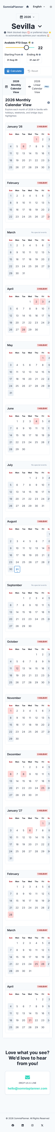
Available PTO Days (17, 42)
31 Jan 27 (34, 60)
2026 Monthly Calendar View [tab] (16, 87)
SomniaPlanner (13, 6)
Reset (34, 70)
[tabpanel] (27, 566)
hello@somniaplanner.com (27, 1088)
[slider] (26, 47)
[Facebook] (13, 1125)
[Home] (27, 7)
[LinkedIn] (23, 1125)
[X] (42, 1125)
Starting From (12, 54)
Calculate (16, 70)
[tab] (39, 86)
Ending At (32, 54)
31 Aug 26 (12, 60)
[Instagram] (32, 1125)
